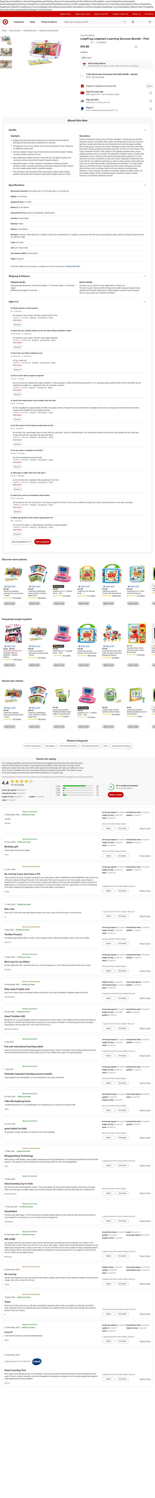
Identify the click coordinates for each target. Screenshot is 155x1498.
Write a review (115, 794)
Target (4, 30)
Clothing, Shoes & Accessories (59, 1)
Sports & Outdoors (40, 4)
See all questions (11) (21, 542)
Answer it (17, 325)
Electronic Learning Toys (48, 30)
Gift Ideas (12, 7)
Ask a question (42, 542)
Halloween (41, 1)
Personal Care (26, 4)
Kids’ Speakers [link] (50, 746)
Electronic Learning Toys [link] (33, 746)
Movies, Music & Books (137, 4)
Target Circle (36, 9)
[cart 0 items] (150, 22)
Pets (50, 4)
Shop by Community (33, 7)
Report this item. (74, 266)
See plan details (98, 77)
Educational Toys (29, 30)
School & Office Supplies (76, 4)
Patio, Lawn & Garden (109, 1)
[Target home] (5, 22)
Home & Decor (79, 1)
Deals (56, 7)
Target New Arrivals (8, 1)
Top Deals (103, 7)
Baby (11, 4)
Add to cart (86, 57)
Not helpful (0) (42, 318)
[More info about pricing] (136, 46)
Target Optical (48, 7)
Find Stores (47, 9)
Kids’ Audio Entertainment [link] (68, 746)
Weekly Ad (128, 7)
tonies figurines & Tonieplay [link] (121, 746)
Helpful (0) (33, 318)
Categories (19, 22)
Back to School (23, 1)
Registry (20, 9)
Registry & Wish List (120, 14)
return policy (90, 293)
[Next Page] (153, 585)
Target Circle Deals (115, 7)
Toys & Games (93, 4)
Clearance (63, 7)
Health (55, 4)
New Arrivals (73, 7)
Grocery (121, 1)
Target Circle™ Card (82, 14)
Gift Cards (20, 7)
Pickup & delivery (49, 22)
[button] (87, 42)
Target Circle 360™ (101, 14)
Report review (145, 828)
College (33, 1)
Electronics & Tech (107, 4)
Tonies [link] (105, 746)
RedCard (27, 9)
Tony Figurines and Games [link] (90, 746)
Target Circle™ (65, 14)
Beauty (16, 4)
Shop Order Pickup (141, 7)
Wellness (61, 4)
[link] (87, 42)
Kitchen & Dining (92, 1)
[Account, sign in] (137, 22)
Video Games (121, 4)
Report (51, 318)
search (125, 22)
